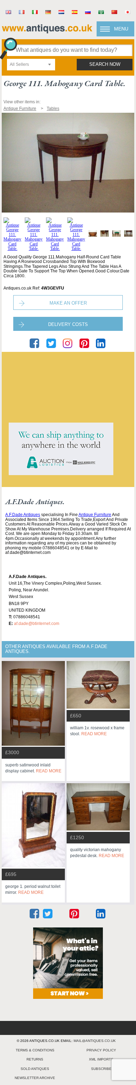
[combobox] (31, 64)
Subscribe (101, 1069)
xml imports (101, 1059)
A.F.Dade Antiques (22, 514)
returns (35, 1059)
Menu (121, 29)
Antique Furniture (94, 514)
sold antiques (35, 1069)
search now (104, 64)
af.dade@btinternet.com (36, 623)
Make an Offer (68, 303)
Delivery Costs (68, 324)
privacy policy (101, 1050)
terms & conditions (35, 1050)
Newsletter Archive (35, 1078)
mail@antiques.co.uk (95, 1041)
